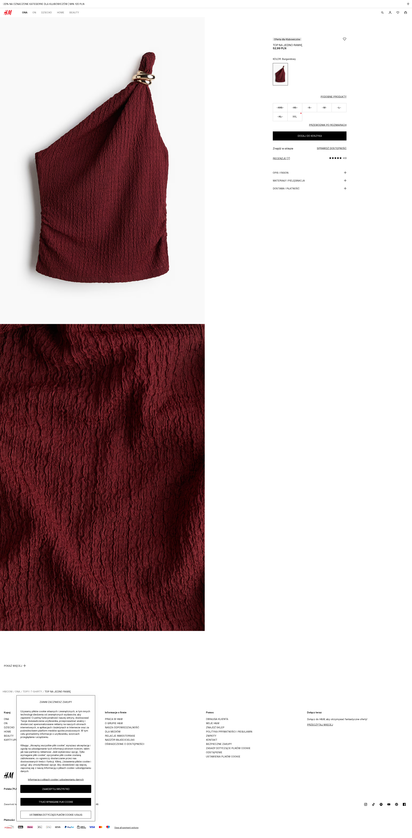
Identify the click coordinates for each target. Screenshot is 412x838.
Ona (24, 12)
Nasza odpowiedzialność (122, 727)
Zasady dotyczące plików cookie (228, 748)
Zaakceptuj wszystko (56, 788)
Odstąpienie (214, 752)
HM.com (7, 691)
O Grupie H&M (114, 723)
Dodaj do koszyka (310, 135)
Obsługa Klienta (217, 719)
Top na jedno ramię (58, 691)
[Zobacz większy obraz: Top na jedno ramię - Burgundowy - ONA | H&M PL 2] (102, 477)
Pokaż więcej (13, 665)
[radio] (280, 74)
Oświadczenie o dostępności (124, 744)
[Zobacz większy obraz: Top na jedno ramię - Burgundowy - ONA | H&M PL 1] (102, 170)
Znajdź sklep (215, 727)
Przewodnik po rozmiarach (327, 125)
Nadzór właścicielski (120, 739)
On (34, 12)
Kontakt (211, 739)
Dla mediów (113, 731)
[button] (287, 39)
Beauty (74, 12)
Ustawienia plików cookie (223, 756)
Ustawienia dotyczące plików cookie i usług (55, 814)
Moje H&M (212, 723)
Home (60, 12)
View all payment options (126, 827)
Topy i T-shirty (32, 691)
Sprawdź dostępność (331, 148)
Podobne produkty (333, 96)
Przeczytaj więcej (320, 724)
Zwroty (211, 735)
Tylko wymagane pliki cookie (56, 801)
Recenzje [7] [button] (281, 158)
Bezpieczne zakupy (219, 744)
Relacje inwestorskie (120, 735)
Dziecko (46, 12)
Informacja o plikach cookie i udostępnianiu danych (56, 779)
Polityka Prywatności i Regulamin (229, 731)
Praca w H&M (113, 719)
